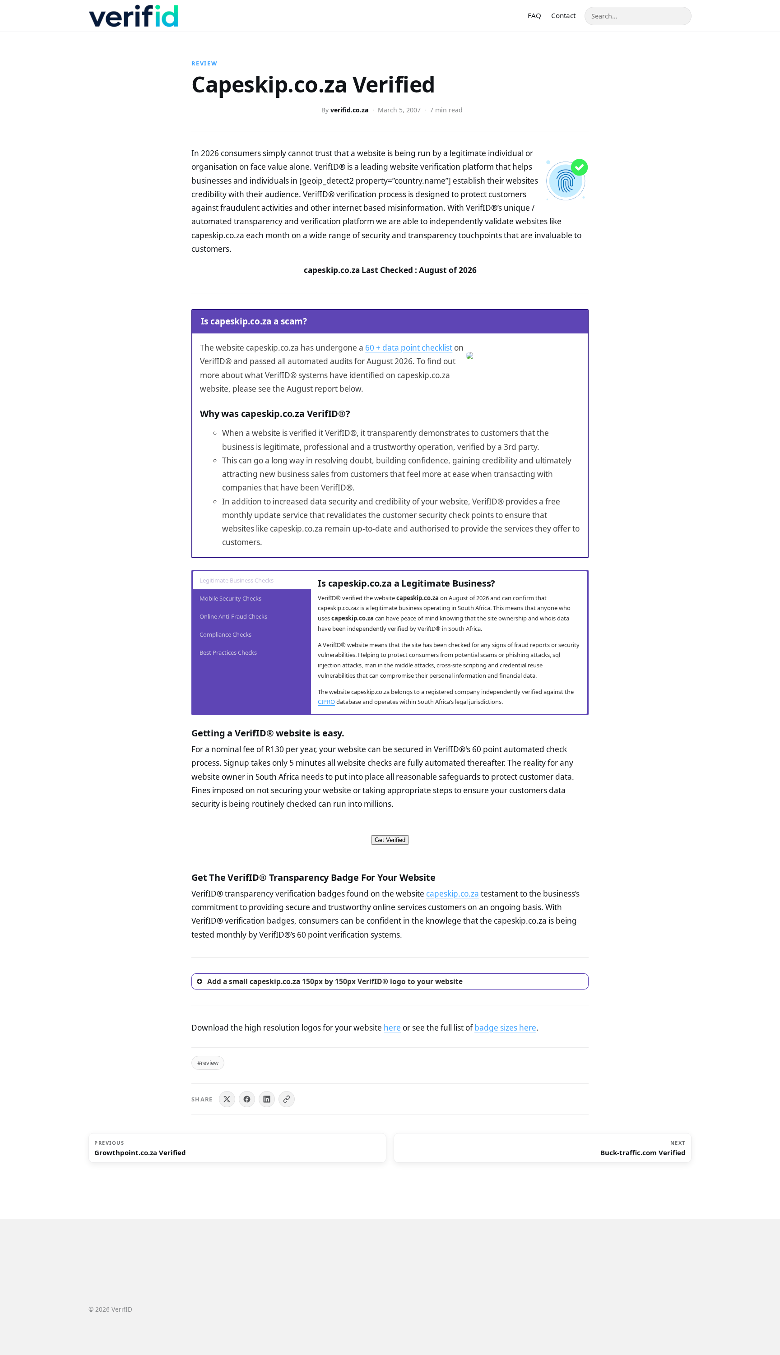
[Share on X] (227, 1099)
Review (204, 63)
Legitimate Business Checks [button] (237, 580)
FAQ (534, 15)
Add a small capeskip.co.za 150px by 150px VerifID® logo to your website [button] (335, 981)
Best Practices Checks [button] (228, 652)
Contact (563, 15)
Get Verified (390, 840)
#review (207, 1063)
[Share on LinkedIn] (267, 1099)
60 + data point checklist (408, 347)
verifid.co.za (349, 110)
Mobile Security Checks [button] (230, 598)
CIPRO (326, 702)
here (392, 1027)
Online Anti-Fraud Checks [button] (233, 616)
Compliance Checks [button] (225, 634)
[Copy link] (287, 1099)
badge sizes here (505, 1027)
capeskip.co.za (452, 893)
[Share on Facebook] (247, 1099)
